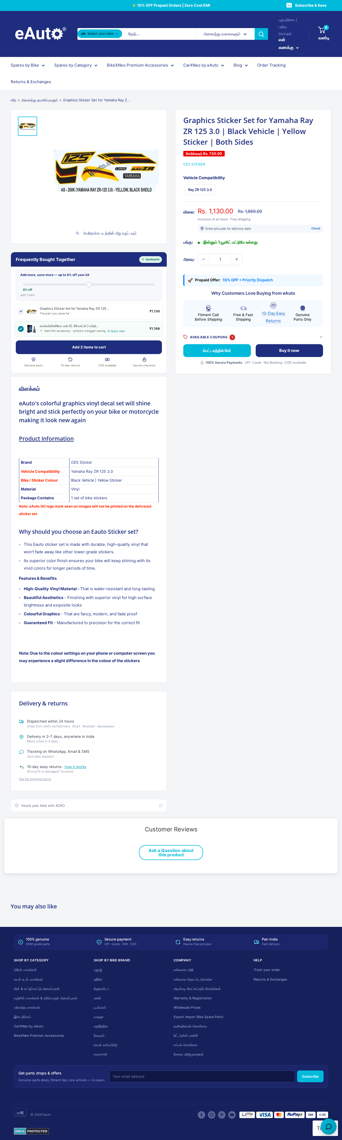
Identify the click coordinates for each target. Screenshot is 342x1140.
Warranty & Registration (193, 998)
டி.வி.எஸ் (100, 1007)
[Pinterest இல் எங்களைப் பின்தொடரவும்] (222, 1115)
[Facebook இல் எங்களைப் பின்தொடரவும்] (201, 1115)
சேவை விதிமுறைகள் (189, 1054)
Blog (238, 65)
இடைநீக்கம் (22, 1017)
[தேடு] (261, 34)
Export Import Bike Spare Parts (198, 1017)
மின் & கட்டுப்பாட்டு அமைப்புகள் (37, 989)
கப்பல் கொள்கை (186, 1045)
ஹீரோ (98, 979)
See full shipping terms (35, 779)
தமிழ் (20, 1113)
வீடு (13, 100)
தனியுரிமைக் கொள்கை (190, 1026)
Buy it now (289, 350)
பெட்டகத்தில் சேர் (217, 350)
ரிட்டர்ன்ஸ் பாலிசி (186, 1036)
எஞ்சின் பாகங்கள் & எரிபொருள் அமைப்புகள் (45, 998)
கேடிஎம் (99, 1036)
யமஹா (99, 1017)
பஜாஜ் (98, 970)
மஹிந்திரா (101, 1026)
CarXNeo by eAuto (200, 65)
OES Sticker (194, 164)
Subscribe (310, 1076)
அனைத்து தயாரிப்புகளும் (39, 100)
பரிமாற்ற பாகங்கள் (27, 1007)
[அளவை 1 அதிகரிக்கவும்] (236, 259)
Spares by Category (73, 65)
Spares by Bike (25, 65)
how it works (75, 767)
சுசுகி (97, 998)
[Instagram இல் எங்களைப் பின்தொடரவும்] (211, 1115)
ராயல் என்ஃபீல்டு (105, 1045)
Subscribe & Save (311, 5)
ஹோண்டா (101, 989)
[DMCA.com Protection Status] (31, 1131)
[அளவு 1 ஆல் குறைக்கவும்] (203, 259)
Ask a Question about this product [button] (171, 852)
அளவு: (189, 259)
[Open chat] (329, 1127)
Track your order (267, 970)
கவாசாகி (100, 1054)
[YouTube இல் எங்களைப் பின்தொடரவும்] (232, 1115)
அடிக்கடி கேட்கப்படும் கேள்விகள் (197, 989)
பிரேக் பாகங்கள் (25, 970)
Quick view (118, 331)
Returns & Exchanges (31, 82)
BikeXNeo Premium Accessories (137, 65)
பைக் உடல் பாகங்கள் (28, 979)
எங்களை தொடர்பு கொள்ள (193, 979)
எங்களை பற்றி (183, 970)
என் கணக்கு (287, 43)
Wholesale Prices (187, 1007)
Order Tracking (271, 65)
